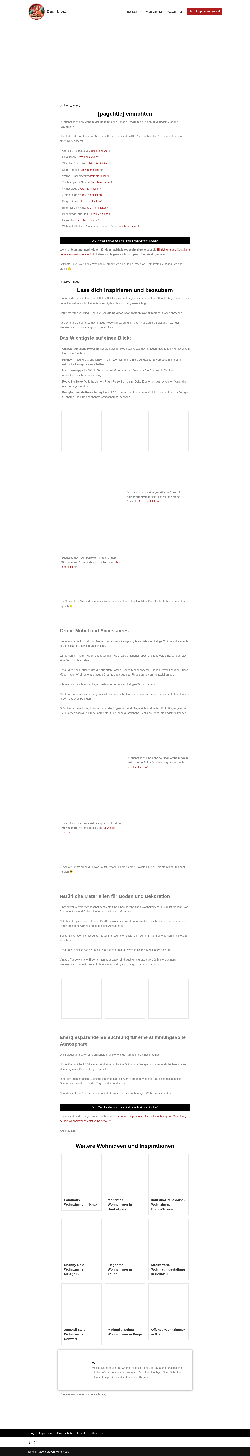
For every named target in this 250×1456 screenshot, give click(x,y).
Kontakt (81, 1433)
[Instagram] (36, 1443)
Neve (31, 1451)
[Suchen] (181, 11)
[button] (140, 11)
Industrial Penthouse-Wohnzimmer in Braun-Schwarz (168, 1204)
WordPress (62, 1451)
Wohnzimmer (154, 11)
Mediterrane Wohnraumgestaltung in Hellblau (168, 1269)
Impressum (45, 1433)
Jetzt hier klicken (99, 150)
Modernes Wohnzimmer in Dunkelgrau (120, 1204)
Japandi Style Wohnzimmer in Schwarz (76, 1334)
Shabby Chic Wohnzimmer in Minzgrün (76, 1269)
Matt (16, 77)
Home (12, 36)
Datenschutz (64, 1433)
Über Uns (97, 1433)
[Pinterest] (30, 1443)
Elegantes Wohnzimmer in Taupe (120, 1269)
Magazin (172, 11)
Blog (21, 36)
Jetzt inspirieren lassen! (204, 11)
